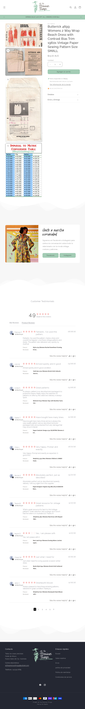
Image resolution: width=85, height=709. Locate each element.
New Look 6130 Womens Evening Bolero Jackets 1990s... (47, 542)
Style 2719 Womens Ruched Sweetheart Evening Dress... (47, 348)
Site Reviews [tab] (14, 323)
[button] (4, 7)
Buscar (57, 653)
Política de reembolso (62, 672)
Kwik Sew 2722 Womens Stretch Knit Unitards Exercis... (47, 372)
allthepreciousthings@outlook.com (17, 665)
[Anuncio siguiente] (81, 17)
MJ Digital (45, 704)
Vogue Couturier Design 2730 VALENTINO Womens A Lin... (48, 431)
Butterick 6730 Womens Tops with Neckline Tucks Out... (48, 402)
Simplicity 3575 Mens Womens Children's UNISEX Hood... (47, 460)
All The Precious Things (45, 702)
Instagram (68, 255)
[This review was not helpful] (73, 356)
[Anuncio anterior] (4, 17)
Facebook (51, 255)
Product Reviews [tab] (28, 323)
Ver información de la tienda (60, 84)
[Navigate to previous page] (31, 609)
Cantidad (51, 60)
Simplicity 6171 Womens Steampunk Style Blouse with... (48, 593)
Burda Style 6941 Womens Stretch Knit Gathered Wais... (47, 567)
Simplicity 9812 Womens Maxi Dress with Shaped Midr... (47, 518)
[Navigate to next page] (53, 609)
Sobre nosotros (60, 658)
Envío (57, 663)
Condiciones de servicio (63, 677)
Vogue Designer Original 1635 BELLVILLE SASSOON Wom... (48, 488)
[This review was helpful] (69, 356)
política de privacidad (62, 667)
